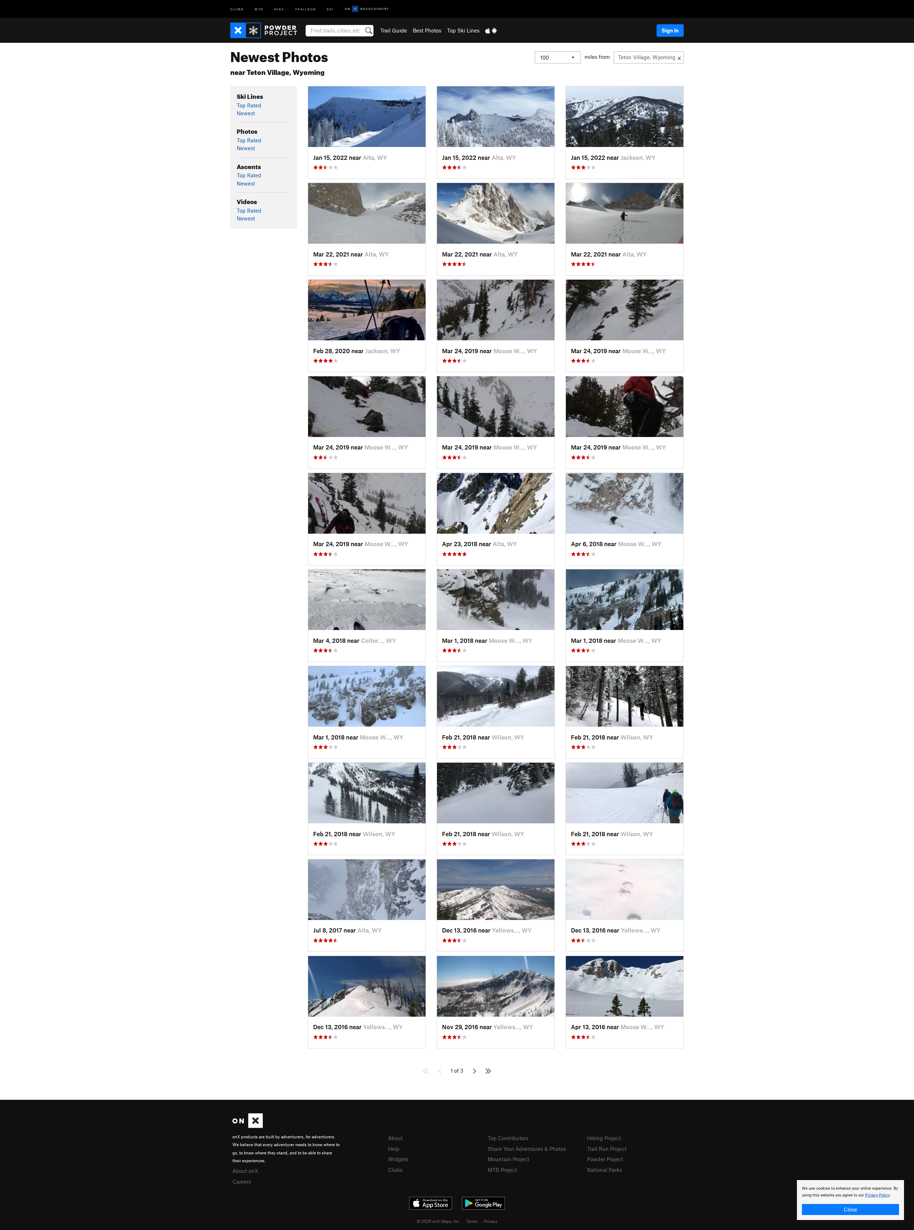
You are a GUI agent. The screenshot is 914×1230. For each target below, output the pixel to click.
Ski (330, 8)
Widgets (398, 1159)
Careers (241, 1181)
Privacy (490, 1221)
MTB (259, 8)
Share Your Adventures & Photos (527, 1148)
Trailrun (305, 8)
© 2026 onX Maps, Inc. (438, 1221)
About (395, 1138)
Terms (472, 1221)
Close (850, 1209)
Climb (237, 8)
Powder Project (605, 1159)
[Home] (267, 30)
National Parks (604, 1170)
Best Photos (427, 30)
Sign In (670, 30)
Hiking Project (604, 1138)
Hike (279, 8)
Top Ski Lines (463, 30)
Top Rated (249, 105)
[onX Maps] (247, 1126)
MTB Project (502, 1170)
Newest (246, 113)
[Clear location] (679, 57)
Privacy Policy (877, 1195)
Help (394, 1148)
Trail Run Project (607, 1148)
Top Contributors (508, 1138)
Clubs (395, 1170)
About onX (245, 1171)
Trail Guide (393, 30)
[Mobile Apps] (491, 30)
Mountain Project (508, 1159)
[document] (850, 1200)
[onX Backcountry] (367, 9)
